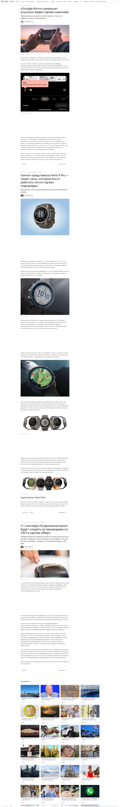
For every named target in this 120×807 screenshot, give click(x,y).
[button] (45, 39)
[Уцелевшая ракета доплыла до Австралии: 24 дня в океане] (90, 694)
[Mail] (2, 1)
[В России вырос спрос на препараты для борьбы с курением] (50, 794)
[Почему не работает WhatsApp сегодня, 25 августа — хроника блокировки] (90, 794)
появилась (43, 159)
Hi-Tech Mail (34, 172)
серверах (52, 145)
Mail (2, 806)
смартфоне (42, 145)
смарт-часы (60, 261)
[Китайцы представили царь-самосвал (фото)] (70, 734)
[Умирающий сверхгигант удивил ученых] (30, 694)
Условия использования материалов (86, 806)
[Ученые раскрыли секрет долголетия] (70, 714)
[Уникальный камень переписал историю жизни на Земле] (50, 714)
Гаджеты (40, 172)
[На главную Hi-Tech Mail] (5, 1)
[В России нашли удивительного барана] (50, 734)
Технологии (41, 522)
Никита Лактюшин (28, 195)
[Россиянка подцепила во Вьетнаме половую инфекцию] (90, 714)
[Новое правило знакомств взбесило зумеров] (90, 774)
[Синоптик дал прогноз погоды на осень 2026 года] (30, 794)
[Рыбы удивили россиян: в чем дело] (30, 734)
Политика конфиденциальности (112, 806)
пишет (24, 63)
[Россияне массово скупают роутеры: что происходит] (30, 774)
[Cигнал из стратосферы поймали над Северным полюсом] (50, 774)
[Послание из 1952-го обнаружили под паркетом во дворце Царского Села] (70, 694)
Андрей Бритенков (28, 21)
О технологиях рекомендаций (99, 806)
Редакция (77, 806)
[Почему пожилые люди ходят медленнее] (90, 754)
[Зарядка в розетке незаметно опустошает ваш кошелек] (30, 754)
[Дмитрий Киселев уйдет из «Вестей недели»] (50, 694)
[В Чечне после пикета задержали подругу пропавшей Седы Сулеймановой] (70, 754)
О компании (6, 806)
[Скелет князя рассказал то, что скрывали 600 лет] (70, 774)
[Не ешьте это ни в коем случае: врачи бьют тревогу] (30, 714)
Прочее (28, 5)
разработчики (30, 153)
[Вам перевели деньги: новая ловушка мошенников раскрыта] (70, 794)
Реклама (10, 806)
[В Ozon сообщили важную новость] (90, 734)
